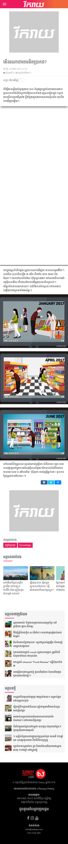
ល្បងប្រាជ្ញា (10, 545)
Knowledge (25, 545)
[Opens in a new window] (28, 818)
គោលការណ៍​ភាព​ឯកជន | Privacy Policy (34, 788)
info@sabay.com (34, 829)
